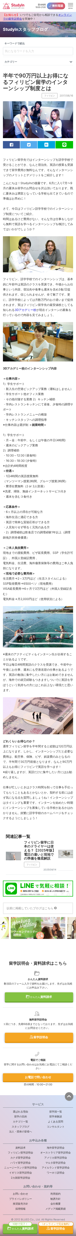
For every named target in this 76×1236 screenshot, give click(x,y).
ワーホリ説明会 (56, 1172)
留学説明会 (40, 1037)
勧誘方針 (55, 1198)
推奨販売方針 (20, 1203)
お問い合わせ (20, 1193)
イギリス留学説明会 (20, 1172)
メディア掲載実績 (55, 1208)
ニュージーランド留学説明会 (20, 1167)
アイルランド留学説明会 (56, 1167)
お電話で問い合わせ (38, 1077)
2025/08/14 (49, 869)
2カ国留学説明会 (20, 1177)
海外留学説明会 (56, 1147)
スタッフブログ (20, 1126)
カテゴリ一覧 (20, 1121)
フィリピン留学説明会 (20, 1152)
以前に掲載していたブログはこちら (30, 908)
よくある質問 (55, 1121)
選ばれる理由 (20, 1111)
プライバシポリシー (20, 1198)
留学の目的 (20, 1116)
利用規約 (55, 1193)
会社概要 (55, 1203)
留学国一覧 (55, 1111)
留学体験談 (55, 1116)
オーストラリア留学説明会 (55, 1152)
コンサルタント (56, 1126)
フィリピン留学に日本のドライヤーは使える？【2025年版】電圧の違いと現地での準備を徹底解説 (40, 850)
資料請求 (41, 997)
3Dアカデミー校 (25, 310)
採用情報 (20, 1208)
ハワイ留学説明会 (20, 1162)
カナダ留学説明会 (20, 1157)
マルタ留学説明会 (55, 1162)
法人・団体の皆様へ (20, 1131)
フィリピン (49, 95)
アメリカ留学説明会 (55, 1157)
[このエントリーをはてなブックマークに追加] (46, 144)
